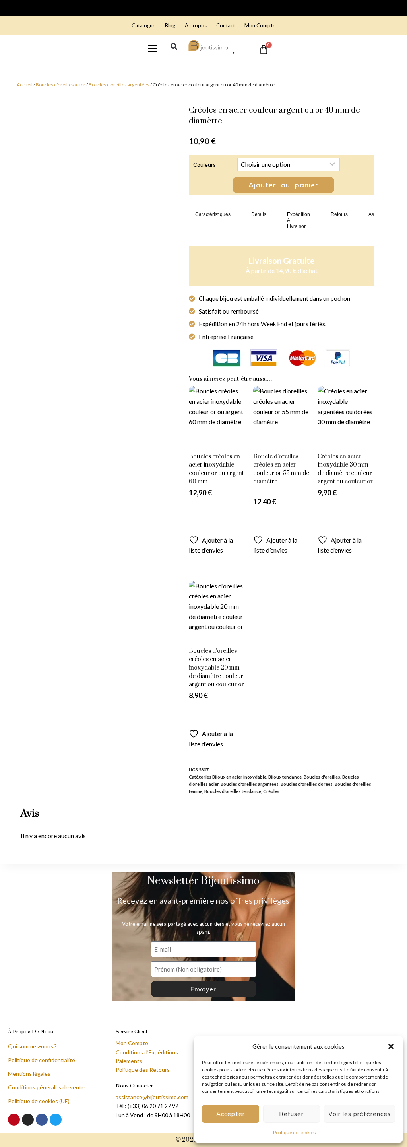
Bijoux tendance (285, 776)
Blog (170, 25)
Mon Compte (259, 25)
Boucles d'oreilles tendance (232, 791)
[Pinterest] (14, 1120)
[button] (391, 1046)
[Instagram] (28, 1120)
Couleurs (204, 164)
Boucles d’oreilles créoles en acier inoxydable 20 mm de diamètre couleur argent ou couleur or (216, 667)
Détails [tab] (258, 214)
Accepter (230, 1114)
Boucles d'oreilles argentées (119, 85)
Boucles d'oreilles (322, 776)
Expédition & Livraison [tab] (298, 220)
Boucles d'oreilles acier (60, 85)
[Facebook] (42, 1120)
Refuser (291, 1114)
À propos (196, 25)
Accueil (25, 85)
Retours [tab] (339, 214)
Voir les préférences (359, 1114)
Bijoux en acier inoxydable (239, 776)
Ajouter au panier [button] (281, 524)
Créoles (271, 791)
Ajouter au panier (283, 184)
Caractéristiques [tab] (213, 214)
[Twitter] (56, 1120)
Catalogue (143, 25)
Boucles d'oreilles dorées (307, 784)
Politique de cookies (294, 1132)
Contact (225, 25)
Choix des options (217, 524)
